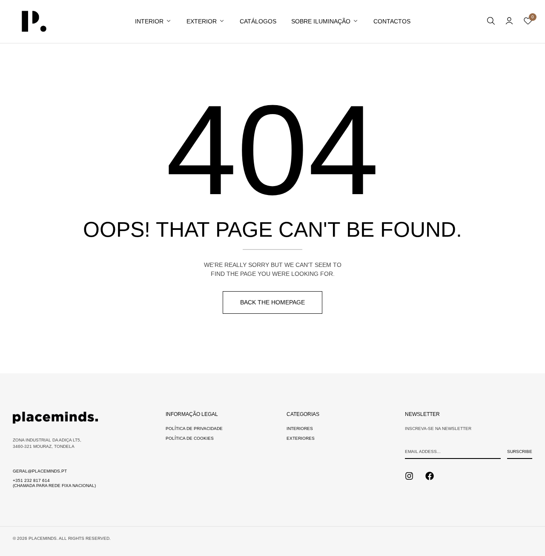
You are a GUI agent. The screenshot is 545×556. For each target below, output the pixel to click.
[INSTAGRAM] (409, 476)
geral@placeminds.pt (40, 471)
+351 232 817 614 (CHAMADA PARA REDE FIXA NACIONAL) (54, 483)
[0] (528, 22)
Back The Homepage (272, 302)
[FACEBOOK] (429, 476)
